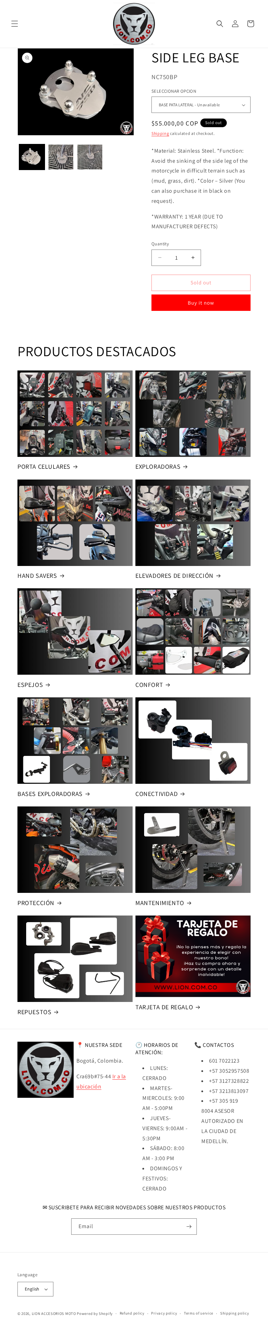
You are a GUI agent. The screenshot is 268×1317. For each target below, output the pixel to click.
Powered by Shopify (95, 1313)
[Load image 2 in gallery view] (61, 157)
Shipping (160, 133)
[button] (14, 23)
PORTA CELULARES (43, 466)
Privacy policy (164, 1313)
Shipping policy (234, 1313)
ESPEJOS (30, 685)
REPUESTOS (34, 1012)
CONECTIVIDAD (156, 794)
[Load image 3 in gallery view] (90, 157)
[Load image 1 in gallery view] (32, 157)
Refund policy (132, 1313)
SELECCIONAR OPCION (173, 91)
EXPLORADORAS (157, 466)
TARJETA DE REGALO (164, 1007)
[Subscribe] (188, 1226)
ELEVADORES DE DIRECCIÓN (174, 576)
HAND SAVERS (37, 576)
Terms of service (198, 1313)
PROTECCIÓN (35, 903)
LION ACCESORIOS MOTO (54, 1313)
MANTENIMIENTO (159, 903)
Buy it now (201, 302)
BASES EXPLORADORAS (50, 794)
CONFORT (149, 685)
